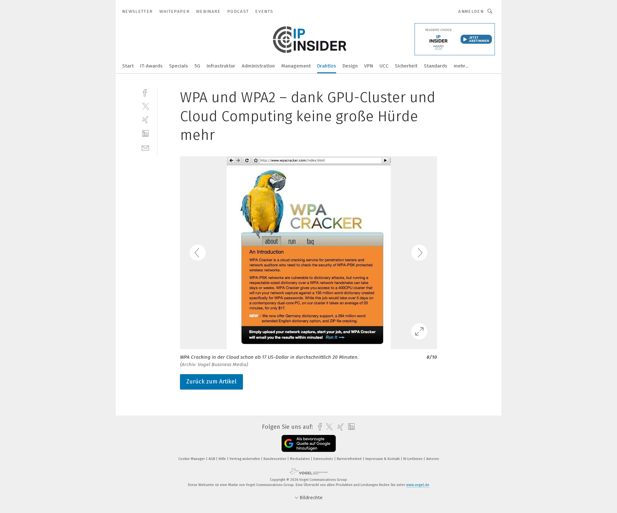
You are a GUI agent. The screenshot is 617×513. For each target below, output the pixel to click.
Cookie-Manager (192, 459)
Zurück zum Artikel (211, 381)
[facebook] (145, 92)
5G (197, 66)
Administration (258, 66)
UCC (384, 66)
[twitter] (145, 106)
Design (350, 66)
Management (296, 66)
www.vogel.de (417, 485)
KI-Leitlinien (413, 459)
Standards (435, 66)
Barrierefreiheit (350, 459)
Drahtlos (326, 66)
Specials (178, 66)
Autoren (432, 459)
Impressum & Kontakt (383, 459)
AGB (212, 459)
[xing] (145, 120)
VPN (368, 66)
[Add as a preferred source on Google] (309, 443)
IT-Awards (151, 66)
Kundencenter (275, 459)
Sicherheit (406, 66)
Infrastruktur (221, 66)
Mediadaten (300, 459)
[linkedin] (145, 134)
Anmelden (471, 11)
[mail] (145, 147)
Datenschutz (323, 459)
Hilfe (223, 459)
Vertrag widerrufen (245, 459)
